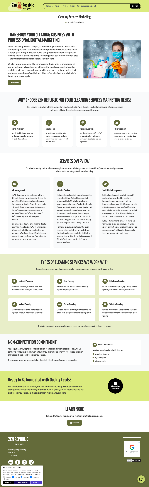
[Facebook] (17, 462)
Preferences (35, 477)
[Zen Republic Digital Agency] (23, 6)
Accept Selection (22, 482)
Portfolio (72, 6)
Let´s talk (135, 6)
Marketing (26, 477)
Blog (78, 6)
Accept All (36, 482)
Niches (57, 6)
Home (66, 22)
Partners (7, 479)
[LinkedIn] (10, 462)
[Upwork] (31, 462)
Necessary (8, 477)
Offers (64, 6)
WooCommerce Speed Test (88, 6)
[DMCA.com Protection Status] (134, 460)
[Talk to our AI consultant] (141, 479)
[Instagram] (24, 462)
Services (48, 6)
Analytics (17, 477)
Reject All (8, 482)
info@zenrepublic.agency (19, 450)
